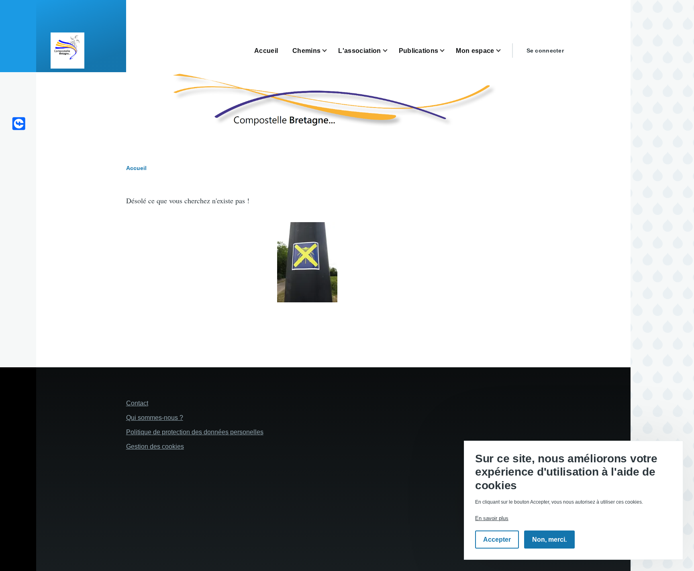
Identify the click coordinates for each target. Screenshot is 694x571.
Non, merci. (549, 540)
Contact (137, 403)
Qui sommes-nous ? (154, 417)
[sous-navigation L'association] (390, 51)
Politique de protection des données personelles (194, 432)
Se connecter (545, 50)
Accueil (136, 168)
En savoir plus (491, 519)
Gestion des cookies (155, 446)
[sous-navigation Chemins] (329, 51)
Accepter (497, 540)
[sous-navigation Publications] (447, 51)
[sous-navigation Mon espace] (503, 51)
